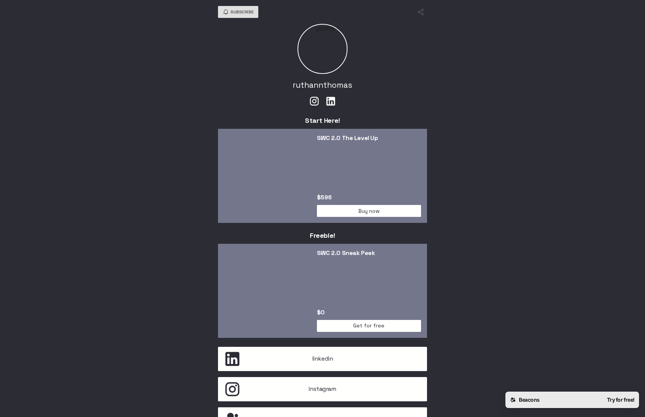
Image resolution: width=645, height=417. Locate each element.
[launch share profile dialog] (421, 12)
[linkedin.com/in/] (330, 102)
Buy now (369, 211)
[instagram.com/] (314, 102)
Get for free (368, 325)
